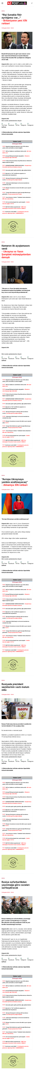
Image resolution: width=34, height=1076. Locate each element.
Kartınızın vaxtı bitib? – (15, 212)
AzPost (4, 127)
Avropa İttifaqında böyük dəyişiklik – (16, 156)
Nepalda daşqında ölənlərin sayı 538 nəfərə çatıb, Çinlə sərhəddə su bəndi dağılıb (15, 147)
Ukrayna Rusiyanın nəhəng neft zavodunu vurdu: (15, 179)
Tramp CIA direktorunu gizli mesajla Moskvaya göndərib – (16, 193)
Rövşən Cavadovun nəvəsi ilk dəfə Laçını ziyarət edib (16, 188)
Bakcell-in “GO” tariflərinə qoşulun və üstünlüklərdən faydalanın (14, 174)
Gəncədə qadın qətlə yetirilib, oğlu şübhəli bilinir (16, 170)
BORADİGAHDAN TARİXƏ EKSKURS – (16, 166)
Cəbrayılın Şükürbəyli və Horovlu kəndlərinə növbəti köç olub (15, 183)
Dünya (3, 11)
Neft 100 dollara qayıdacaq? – (14, 207)
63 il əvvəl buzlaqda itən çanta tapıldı (16, 202)
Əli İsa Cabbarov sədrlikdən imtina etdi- (16, 151)
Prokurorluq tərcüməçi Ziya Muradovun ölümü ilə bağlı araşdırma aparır (17, 161)
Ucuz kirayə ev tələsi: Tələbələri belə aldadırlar (16, 198)
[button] (2, 3)
